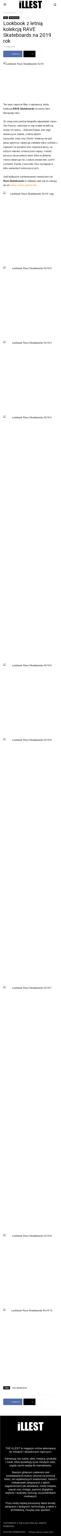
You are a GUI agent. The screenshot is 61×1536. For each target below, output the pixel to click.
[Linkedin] (53, 1438)
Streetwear (14, 17)
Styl (21, 12)
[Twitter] (26, 1438)
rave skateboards (19, 1388)
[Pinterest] (35, 1438)
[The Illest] (30, 4)
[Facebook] (17, 1438)
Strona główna (9, 12)
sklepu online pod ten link (23, 185)
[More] (39, 54)
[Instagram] (7, 1438)
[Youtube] (44, 1438)
